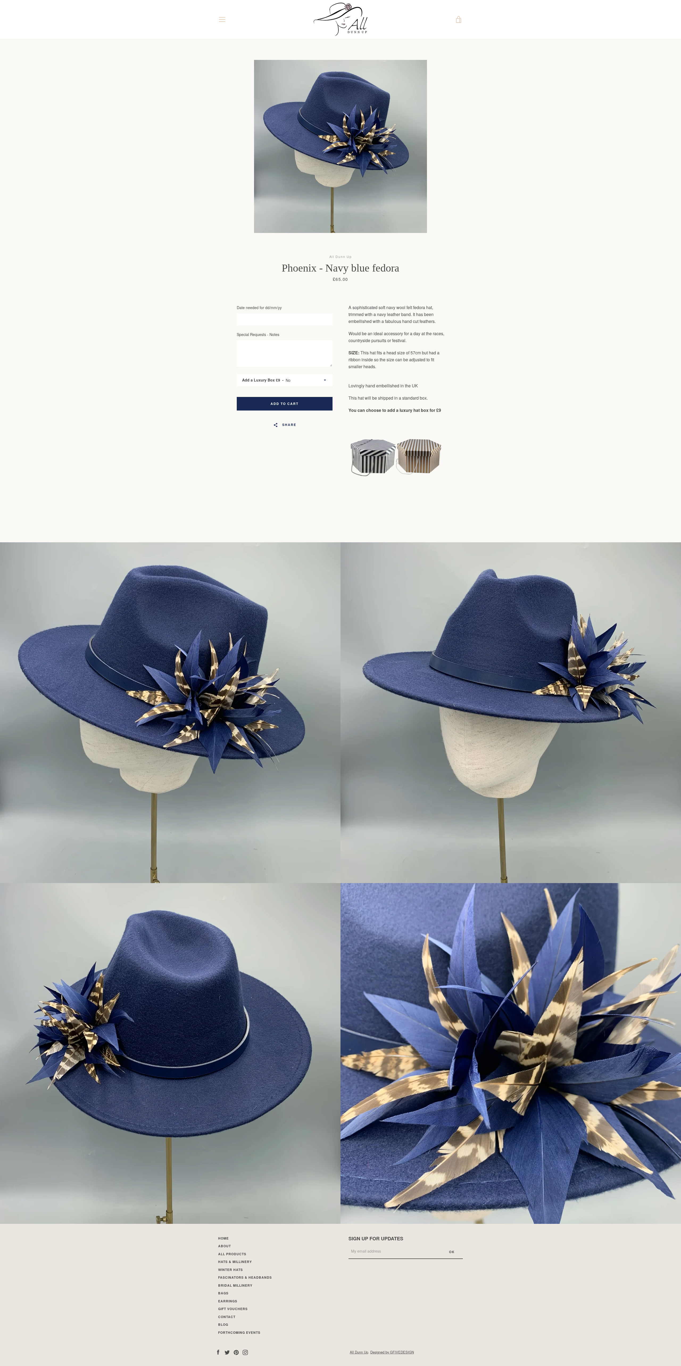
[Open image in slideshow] (340, 146)
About (224, 1246)
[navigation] (222, 19)
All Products (232, 1254)
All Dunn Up (359, 1352)
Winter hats (230, 1269)
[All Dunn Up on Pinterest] (236, 1352)
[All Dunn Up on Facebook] (218, 1352)
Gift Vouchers (233, 1308)
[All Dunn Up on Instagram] (245, 1352)
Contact (226, 1316)
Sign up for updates (375, 1238)
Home (223, 1238)
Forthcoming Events (239, 1332)
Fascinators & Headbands (245, 1277)
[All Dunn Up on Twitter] (227, 1352)
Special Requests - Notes (258, 334)
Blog (223, 1324)
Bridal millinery (235, 1285)
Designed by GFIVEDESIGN (392, 1352)
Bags (223, 1293)
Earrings (227, 1301)
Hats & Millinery (235, 1261)
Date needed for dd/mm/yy (259, 307)
